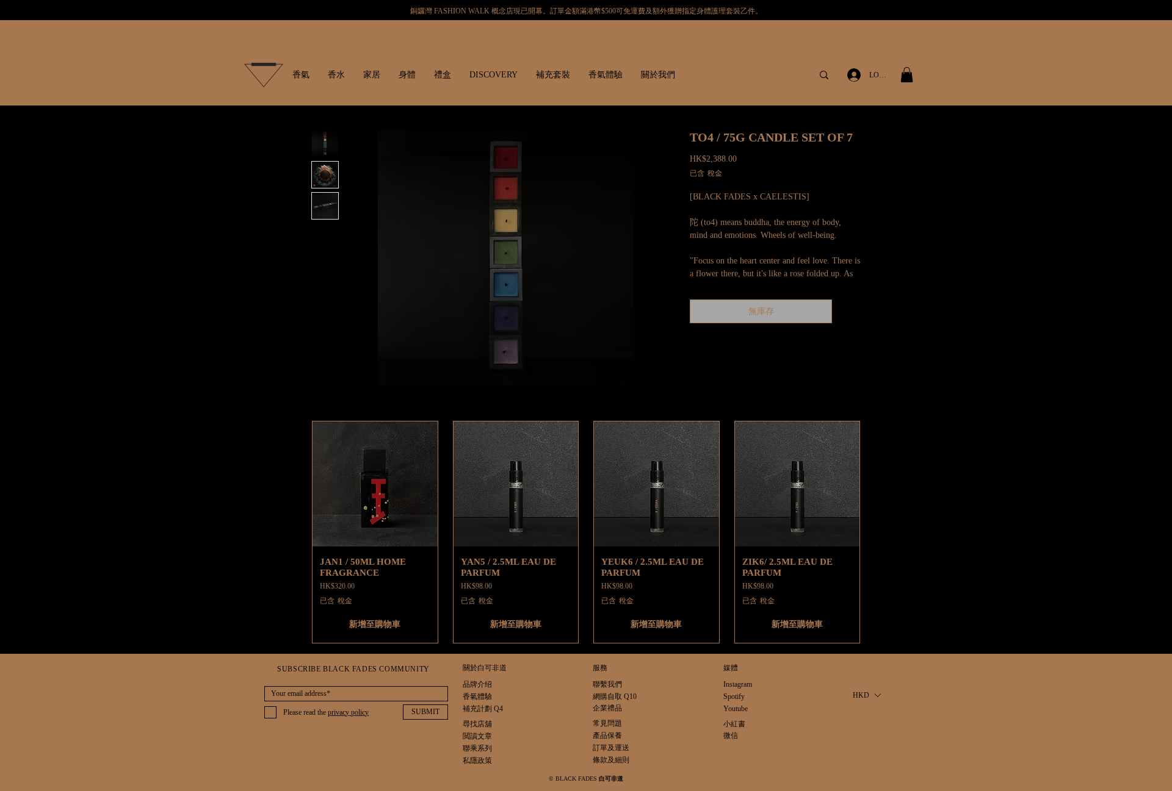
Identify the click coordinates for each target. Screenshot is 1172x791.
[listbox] (866, 695)
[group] (586, 532)
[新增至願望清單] (849, 311)
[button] (301, 75)
